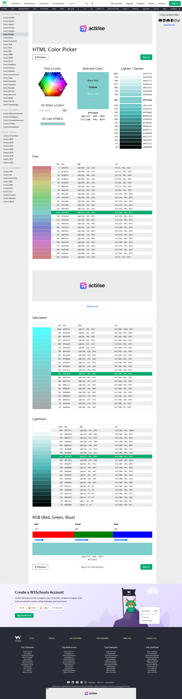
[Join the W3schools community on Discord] (168, 20)
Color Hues (8, 78)
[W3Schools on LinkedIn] (164, 20)
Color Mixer (8, 37)
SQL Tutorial (27, 659)
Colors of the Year (10, 136)
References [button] (29, 3)
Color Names (8, 21)
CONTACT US (151, 638)
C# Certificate (152, 670)
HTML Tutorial (27, 652)
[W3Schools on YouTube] (160, 20)
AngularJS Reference (69, 670)
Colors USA (8, 171)
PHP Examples (110, 666)
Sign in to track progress (92, 566)
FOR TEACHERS (102, 638)
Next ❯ (146, 57)
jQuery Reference (69, 672)
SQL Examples (110, 659)
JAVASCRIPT (23, 9)
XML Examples (110, 670)
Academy (140, 3)
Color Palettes (9, 84)
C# (92, 9)
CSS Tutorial (27, 653)
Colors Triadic (9, 123)
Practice (161, 3)
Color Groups (8, 27)
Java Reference (69, 668)
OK (64, 110)
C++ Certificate (152, 668)
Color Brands (8, 88)
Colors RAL (8, 181)
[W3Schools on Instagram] (175, 20)
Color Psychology (10, 104)
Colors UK (7, 175)
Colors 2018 (8, 156)
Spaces (151, 3)
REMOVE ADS (92, 306)
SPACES (52, 638)
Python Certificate (152, 661)
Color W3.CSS (8, 91)
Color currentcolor (11, 74)
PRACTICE (127, 638)
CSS (12, 9)
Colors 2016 (8, 162)
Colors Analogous (10, 117)
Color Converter (10, 41)
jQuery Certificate (152, 665)
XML (165, 9)
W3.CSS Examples (111, 663)
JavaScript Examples (110, 655)
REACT (126, 9)
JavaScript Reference (69, 655)
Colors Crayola (9, 195)
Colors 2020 (8, 149)
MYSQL (136, 9)
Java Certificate (152, 666)
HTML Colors (69, 666)
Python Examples (110, 661)
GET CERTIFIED (75, 638)
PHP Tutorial (27, 666)
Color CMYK (8, 57)
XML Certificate (152, 672)
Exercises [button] (43, 3)
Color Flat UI (8, 101)
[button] (87, 3)
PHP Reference (69, 665)
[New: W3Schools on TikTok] (179, 20)
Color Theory (8, 68)
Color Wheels (9, 71)
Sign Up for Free (24, 615)
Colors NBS (8, 185)
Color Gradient (9, 64)
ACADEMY (109, 682)
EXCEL (156, 9)
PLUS (32, 638)
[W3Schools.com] (18, 640)
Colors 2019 (8, 152)
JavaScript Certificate (152, 655)
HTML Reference (69, 652)
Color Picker (8, 34)
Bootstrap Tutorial (27, 665)
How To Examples (111, 657)
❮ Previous (40, 57)
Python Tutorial (27, 661)
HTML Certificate (152, 652)
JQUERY (146, 9)
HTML (4, 9)
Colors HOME (9, 17)
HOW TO (100, 9)
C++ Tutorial (27, 670)
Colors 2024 (8, 142)
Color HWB (8, 54)
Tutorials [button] (15, 3)
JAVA (54, 9)
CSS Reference (69, 653)
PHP (62, 9)
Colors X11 (7, 191)
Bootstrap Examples (111, 665)
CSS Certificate (152, 653)
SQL (35, 9)
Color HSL (7, 51)
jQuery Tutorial (27, 672)
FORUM (92, 682)
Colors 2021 (8, 146)
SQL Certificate (152, 659)
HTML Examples (111, 652)
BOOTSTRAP (113, 9)
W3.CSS (71, 9)
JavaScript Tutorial (27, 655)
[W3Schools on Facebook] (172, 20)
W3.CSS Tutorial (27, 663)
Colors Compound (11, 127)
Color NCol (8, 61)
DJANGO (174, 9)
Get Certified (116, 3)
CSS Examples (110, 653)
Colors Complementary (13, 120)
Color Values (8, 24)
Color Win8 (8, 98)
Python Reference (69, 659)
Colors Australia (10, 178)
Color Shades (8, 31)
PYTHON (44, 9)
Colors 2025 (8, 139)
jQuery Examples (111, 672)
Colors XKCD (8, 201)
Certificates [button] (58, 3)
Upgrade (129, 3)
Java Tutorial (27, 668)
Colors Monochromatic (13, 113)
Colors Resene (9, 198)
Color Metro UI (9, 94)
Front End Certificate (152, 657)
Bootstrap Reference (69, 663)
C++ (85, 9)
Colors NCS (8, 188)
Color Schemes (9, 81)
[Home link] (4, 3)
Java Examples (111, 668)
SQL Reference (69, 657)
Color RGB (7, 44)
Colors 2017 (8, 159)
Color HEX (7, 47)
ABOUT (100, 682)
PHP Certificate (152, 663)
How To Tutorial (27, 657)
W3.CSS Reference (69, 661)
